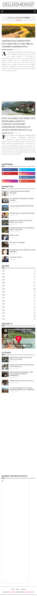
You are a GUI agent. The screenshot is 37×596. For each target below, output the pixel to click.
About (17, 589)
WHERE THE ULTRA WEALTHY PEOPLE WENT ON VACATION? (21, 221)
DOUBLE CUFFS (14, 235)
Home (12, 589)
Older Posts (29, 159)
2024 (18, 277)
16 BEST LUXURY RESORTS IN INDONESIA (22, 206)
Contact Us (23, 589)
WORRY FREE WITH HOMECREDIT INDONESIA (20, 192)
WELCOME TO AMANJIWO (17, 242)
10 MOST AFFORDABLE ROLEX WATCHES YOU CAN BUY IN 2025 (22, 365)
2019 (18, 292)
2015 (18, 304)
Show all (18, 20)
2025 (18, 274)
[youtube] (27, 181)
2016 (18, 301)
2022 (18, 283)
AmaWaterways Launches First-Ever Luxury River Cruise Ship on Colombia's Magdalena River (17, 43)
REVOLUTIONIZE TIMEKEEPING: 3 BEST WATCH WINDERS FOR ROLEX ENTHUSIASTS (21, 373)
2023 (18, 280)
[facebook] (10, 169)
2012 (18, 313)
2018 (18, 295)
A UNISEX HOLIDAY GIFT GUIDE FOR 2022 (22, 380)
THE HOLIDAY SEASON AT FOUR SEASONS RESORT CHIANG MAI (22, 228)
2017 (18, 298)
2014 (18, 307)
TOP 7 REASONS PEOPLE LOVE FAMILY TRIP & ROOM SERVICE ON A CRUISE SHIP (22, 389)
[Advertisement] (18, 86)
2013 (18, 310)
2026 (18, 270)
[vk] (27, 177)
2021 (18, 286)
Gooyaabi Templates (29, 592)
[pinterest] (10, 173)
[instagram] (27, 173)
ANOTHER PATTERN (16, 257)
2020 (18, 289)
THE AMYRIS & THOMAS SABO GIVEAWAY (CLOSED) (22, 199)
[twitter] (27, 169)
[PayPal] (10, 177)
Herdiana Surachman (7, 49)
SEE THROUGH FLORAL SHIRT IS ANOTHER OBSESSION (22, 250)
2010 (18, 319)
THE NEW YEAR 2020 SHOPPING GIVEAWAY (22, 213)
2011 (18, 316)
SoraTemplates (12, 592)
